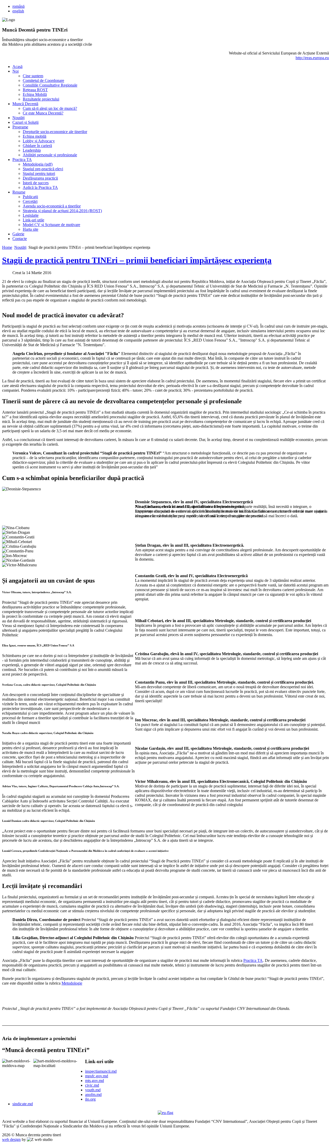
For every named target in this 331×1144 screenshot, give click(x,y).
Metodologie (72, 983)
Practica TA (22, 159)
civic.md (92, 1085)
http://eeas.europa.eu (312, 58)
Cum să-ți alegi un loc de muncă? (50, 108)
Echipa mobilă (34, 136)
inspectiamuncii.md (101, 1071)
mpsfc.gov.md (96, 1076)
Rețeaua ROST (35, 90)
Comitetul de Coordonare (43, 80)
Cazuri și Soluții (25, 122)
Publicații (30, 197)
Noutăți (18, 117)
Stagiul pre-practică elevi (43, 169)
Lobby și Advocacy (39, 141)
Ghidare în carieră (37, 145)
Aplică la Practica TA (40, 187)
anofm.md (93, 1094)
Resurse (18, 192)
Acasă (17, 66)
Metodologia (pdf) (37, 164)
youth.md (93, 1090)
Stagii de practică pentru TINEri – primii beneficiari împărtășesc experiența (137, 260)
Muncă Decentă (25, 104)
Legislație (31, 215)
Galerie (18, 234)
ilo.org (90, 1099)
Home (7, 247)
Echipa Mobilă (35, 94)
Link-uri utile (33, 220)
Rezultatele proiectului (41, 99)
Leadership (32, 150)
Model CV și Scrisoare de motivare (51, 224)
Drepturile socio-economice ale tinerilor (55, 131)
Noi (15, 71)
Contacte (19, 238)
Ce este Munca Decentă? (43, 113)
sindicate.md (22, 1104)
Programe (20, 127)
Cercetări (30, 201)
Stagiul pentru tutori (39, 173)
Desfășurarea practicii (40, 178)
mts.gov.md (94, 1080)
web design (11, 1139)
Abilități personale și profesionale (50, 155)
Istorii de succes (36, 183)
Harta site (30, 229)
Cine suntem (33, 76)
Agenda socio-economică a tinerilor (52, 206)
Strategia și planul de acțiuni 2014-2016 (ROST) (62, 210)
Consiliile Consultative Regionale (50, 85)
